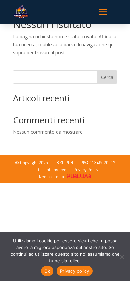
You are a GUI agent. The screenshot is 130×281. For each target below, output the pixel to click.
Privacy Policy (86, 170)
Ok (47, 271)
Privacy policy (74, 271)
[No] (121, 256)
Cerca (107, 77)
